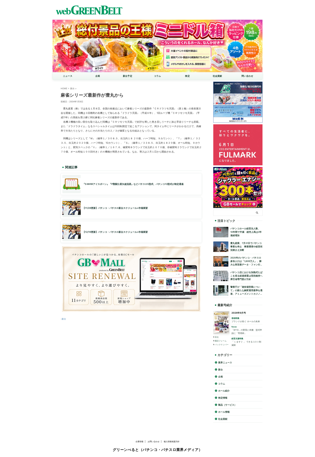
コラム (157, 75)
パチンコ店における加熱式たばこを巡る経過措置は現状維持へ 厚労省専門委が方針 (246, 275)
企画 (97, 75)
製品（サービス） (227, 405)
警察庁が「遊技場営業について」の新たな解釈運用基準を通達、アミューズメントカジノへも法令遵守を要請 (246, 291)
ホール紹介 (224, 390)
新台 (64, 319)
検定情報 (222, 397)
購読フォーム (221, 341)
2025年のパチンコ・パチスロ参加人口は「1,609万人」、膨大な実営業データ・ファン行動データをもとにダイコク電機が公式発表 (246, 261)
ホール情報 (224, 412)
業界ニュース (225, 362)
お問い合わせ (153, 441)
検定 (187, 75)
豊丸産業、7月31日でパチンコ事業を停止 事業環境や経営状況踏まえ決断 (246, 246)
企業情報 (139, 441)
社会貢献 (217, 75)
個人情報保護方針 (171, 441)
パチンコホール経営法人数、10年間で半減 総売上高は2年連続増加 (246, 232)
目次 (217, 337)
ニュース (67, 75)
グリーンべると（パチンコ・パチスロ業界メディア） (157, 449)
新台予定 (127, 75)
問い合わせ (247, 75)
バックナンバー (222, 344)
